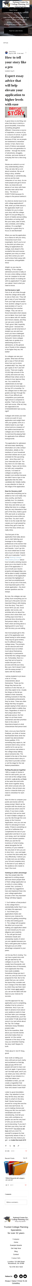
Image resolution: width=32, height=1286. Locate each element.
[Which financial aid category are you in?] (16, 1168)
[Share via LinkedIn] (14, 1146)
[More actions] (26, 52)
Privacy (7, 1281)
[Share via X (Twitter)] (10, 1146)
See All (25, 1158)
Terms (14, 1281)
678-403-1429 (17, 1267)
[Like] (15, 1276)
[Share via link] (18, 1146)
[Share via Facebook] (6, 1146)
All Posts (5, 42)
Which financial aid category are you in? (15, 1179)
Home (16, 1242)
